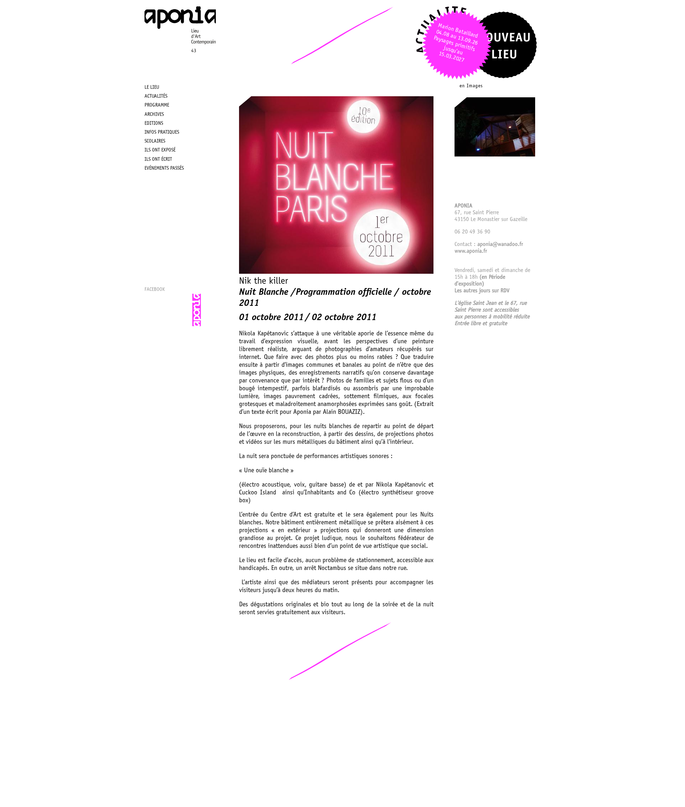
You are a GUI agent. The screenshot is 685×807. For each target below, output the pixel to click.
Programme (156, 105)
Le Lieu (151, 87)
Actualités (155, 96)
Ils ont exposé (160, 150)
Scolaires (154, 141)
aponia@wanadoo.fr (500, 244)
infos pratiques (161, 132)
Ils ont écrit (158, 159)
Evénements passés (164, 168)
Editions (153, 123)
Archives (154, 114)
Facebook (154, 289)
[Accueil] (180, 63)
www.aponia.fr (471, 251)
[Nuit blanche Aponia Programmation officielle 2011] (495, 155)
